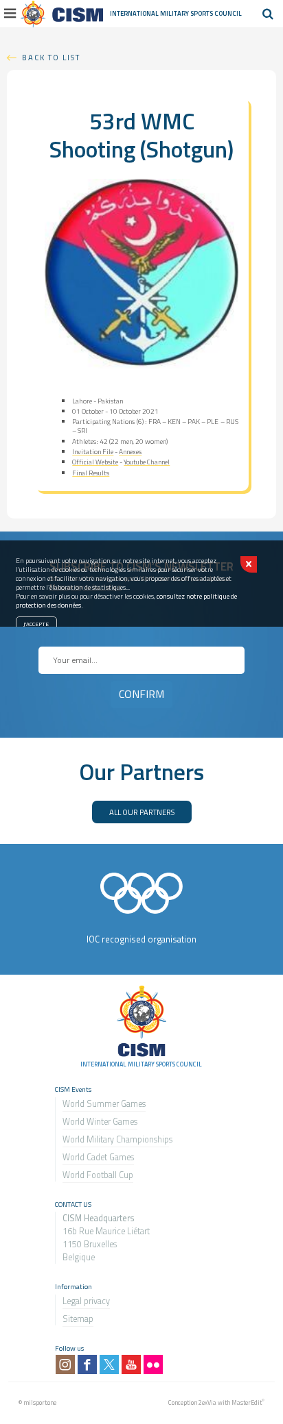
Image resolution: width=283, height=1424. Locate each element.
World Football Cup (98, 1175)
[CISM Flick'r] (153, 1364)
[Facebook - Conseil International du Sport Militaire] (87, 1364)
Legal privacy (86, 1301)
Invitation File (92, 452)
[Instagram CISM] (65, 1364)
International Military (150, 13)
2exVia (207, 1402)
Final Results (90, 473)
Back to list (51, 57)
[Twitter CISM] (109, 1364)
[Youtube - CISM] (131, 1364)
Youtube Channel (147, 462)
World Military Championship (116, 1139)
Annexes (130, 452)
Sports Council (216, 13)
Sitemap (78, 1318)
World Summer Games (104, 1103)
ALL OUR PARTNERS (141, 812)
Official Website (95, 462)
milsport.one (39, 1402)
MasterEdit (246, 1402)
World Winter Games (100, 1121)
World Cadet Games (98, 1157)
